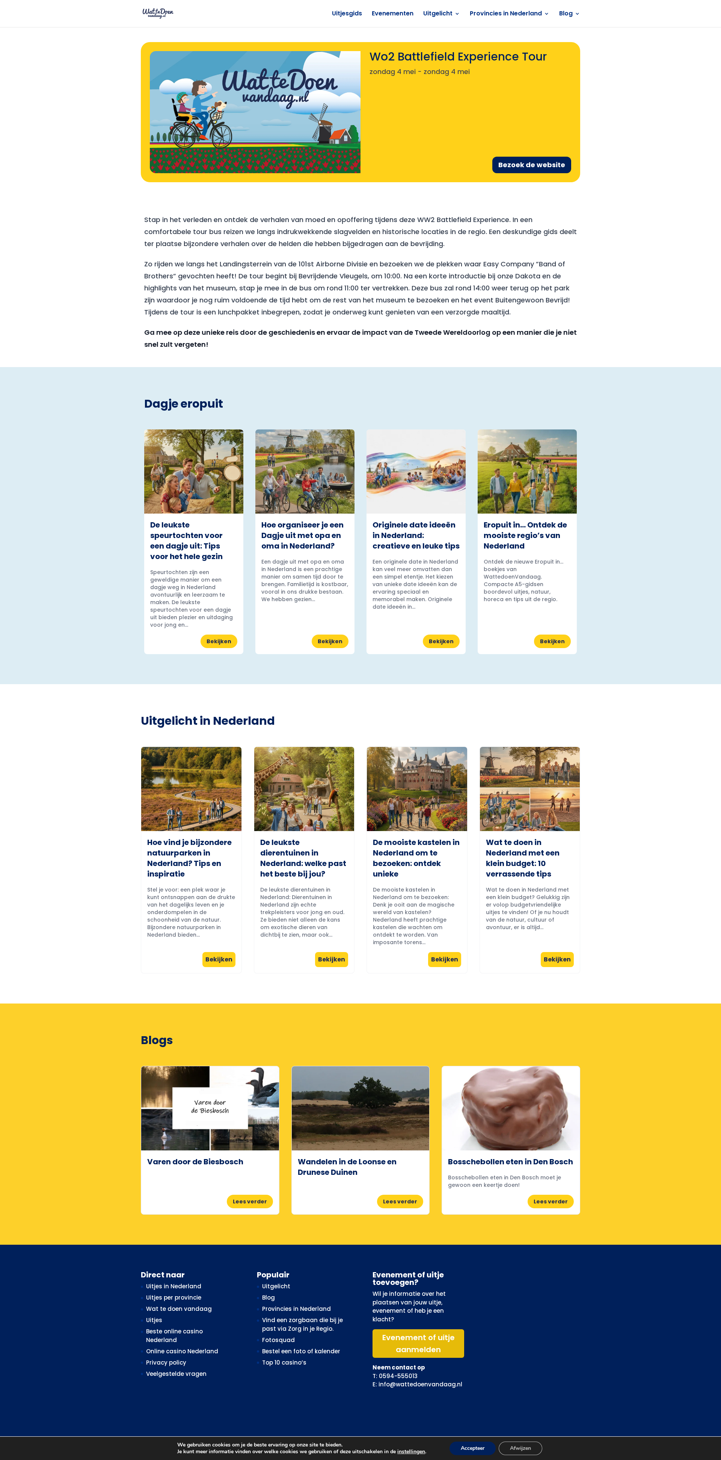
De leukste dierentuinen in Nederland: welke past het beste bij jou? (303, 858)
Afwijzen (520, 1448)
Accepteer (472, 1448)
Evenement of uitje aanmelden (418, 1343)
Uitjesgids (347, 14)
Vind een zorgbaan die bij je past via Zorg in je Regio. (302, 1324)
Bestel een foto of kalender (301, 1351)
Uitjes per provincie (173, 1297)
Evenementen (392, 14)
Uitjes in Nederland (173, 1286)
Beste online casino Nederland (174, 1335)
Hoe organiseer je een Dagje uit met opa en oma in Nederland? (302, 535)
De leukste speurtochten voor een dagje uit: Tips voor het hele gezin (186, 541)
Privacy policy (166, 1362)
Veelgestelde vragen (176, 1374)
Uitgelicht (438, 14)
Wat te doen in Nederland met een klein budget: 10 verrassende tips (523, 858)
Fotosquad (278, 1340)
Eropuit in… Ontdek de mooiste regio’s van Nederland (525, 535)
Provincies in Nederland (506, 14)
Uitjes (154, 1320)
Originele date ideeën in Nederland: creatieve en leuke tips (416, 535)
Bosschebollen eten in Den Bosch (510, 1161)
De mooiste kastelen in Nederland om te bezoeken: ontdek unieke (416, 858)
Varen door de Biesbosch (195, 1161)
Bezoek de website (531, 164)
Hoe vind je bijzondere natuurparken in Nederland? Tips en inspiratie (189, 858)
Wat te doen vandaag (179, 1309)
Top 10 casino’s (284, 1362)
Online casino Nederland (182, 1351)
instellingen (411, 1451)
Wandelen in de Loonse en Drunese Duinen (347, 1166)
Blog (566, 14)
